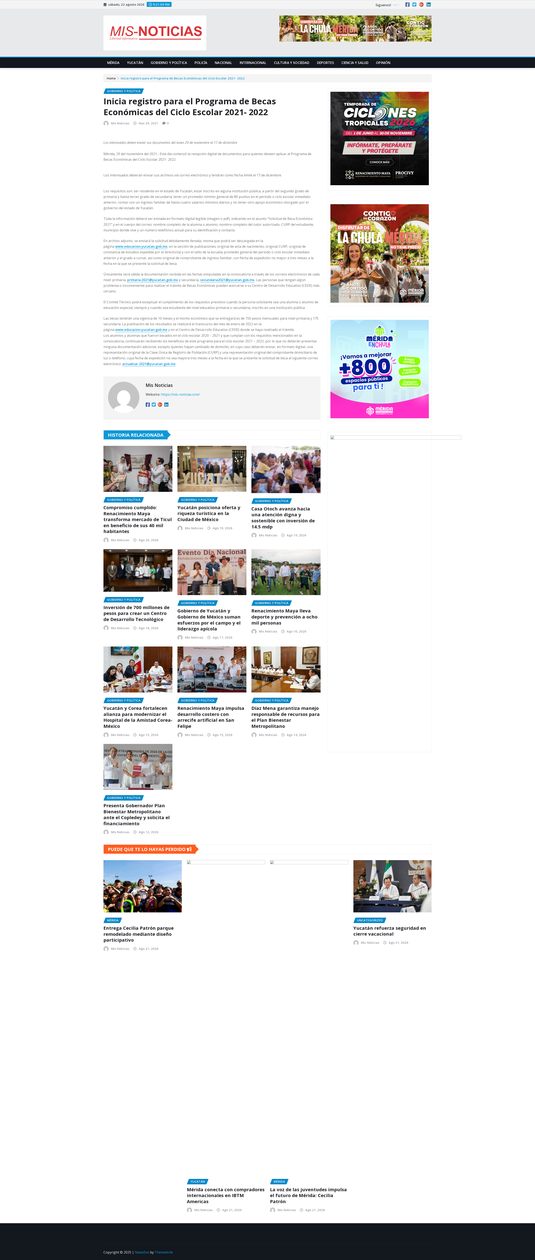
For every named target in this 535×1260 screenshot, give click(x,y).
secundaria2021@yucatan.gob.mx (227, 280)
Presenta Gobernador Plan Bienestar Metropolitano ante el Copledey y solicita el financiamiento (136, 814)
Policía (201, 62)
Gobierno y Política (169, 62)
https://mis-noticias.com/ (180, 394)
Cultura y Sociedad (292, 62)
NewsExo (142, 1252)
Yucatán (135, 62)
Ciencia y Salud (354, 62)
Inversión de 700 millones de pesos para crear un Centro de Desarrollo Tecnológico (136, 613)
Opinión (383, 62)
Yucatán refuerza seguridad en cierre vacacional (389, 931)
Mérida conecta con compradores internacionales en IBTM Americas (226, 1195)
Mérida (113, 62)
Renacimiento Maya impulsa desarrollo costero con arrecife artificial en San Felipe (210, 717)
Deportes (325, 62)
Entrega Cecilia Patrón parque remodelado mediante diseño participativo (138, 934)
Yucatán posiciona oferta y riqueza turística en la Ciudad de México (208, 513)
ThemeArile (164, 1252)
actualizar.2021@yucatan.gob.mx (149, 364)
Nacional (223, 62)
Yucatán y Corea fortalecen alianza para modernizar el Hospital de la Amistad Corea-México (137, 717)
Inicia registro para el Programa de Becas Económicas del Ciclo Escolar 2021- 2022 (183, 78)
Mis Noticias (120, 123)
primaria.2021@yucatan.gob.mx (152, 280)
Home (111, 78)
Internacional (253, 62)
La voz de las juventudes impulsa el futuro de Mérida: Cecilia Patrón (308, 1195)
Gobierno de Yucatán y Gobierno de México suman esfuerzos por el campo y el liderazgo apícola (209, 619)
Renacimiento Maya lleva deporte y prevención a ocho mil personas (284, 616)
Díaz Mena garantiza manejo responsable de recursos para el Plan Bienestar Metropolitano (285, 717)
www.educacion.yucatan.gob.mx (141, 246)
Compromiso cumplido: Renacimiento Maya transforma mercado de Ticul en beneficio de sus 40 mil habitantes (137, 519)
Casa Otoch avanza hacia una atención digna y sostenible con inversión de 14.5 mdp (283, 517)
